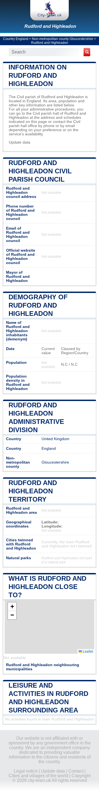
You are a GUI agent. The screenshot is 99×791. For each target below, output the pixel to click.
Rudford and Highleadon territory (33, 491)
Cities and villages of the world (38, 775)
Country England (15, 39)
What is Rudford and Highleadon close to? (47, 587)
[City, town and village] (49, 10)
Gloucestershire (55, 462)
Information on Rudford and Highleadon (38, 75)
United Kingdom (55, 439)
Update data (19, 142)
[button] (12, 606)
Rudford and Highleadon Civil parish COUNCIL (40, 171)
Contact (75, 771)
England (49, 448)
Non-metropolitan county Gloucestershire (62, 39)
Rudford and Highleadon (50, 26)
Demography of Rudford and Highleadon (38, 305)
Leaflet (87, 651)
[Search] (87, 52)
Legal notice (26, 771)
